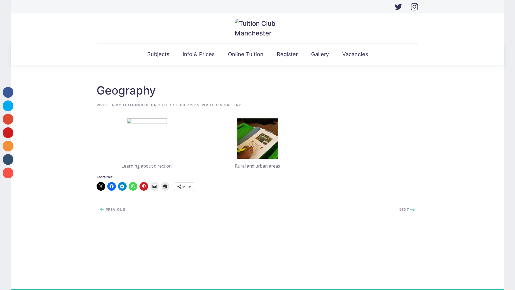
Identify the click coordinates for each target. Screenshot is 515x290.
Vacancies (355, 54)
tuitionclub (136, 105)
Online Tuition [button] (245, 54)
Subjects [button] (158, 54)
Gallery (320, 54)
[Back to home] (258, 28)
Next (404, 209)
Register (287, 54)
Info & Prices (199, 54)
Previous (115, 209)
